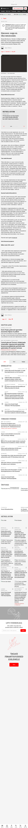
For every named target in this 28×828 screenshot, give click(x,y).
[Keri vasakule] (4, 126)
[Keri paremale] (24, 126)
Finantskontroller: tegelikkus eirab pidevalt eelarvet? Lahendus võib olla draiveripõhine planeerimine (21, 574)
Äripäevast (14, 237)
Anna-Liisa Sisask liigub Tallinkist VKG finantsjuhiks (6, 594)
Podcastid (13, 11)
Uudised (3, 327)
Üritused (24, 11)
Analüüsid (7, 375)
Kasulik (16, 567)
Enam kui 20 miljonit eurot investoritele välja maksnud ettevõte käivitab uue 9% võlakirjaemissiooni (11, 425)
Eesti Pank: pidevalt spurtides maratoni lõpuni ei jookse (11, 331)
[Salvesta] (26, 368)
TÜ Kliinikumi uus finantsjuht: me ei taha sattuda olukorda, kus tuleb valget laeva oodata (11, 117)
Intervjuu (7, 368)
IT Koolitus (4, 507)
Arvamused (4, 453)
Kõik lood (8, 11)
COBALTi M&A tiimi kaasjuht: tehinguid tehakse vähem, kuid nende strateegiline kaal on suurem (14, 379)
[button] (11, 630)
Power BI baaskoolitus (7, 509)
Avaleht (3, 11)
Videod (19, 11)
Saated (6, 391)
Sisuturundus (7, 340)
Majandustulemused (10, 384)
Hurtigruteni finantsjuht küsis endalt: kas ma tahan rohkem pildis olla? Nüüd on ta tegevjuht (20, 534)
